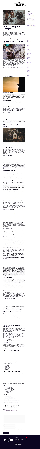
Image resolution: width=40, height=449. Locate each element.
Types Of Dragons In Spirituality (19, 439)
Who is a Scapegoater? (30, 19)
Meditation (19, 7)
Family (28, 45)
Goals (28, 49)
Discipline (28, 44)
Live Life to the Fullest (8, 441)
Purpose (28, 63)
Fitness (28, 48)
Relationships (29, 65)
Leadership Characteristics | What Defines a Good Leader (10, 410)
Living (28, 54)
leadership (4, 167)
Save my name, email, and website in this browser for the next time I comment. (13, 430)
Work (28, 75)
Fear (28, 46)
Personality (23, 7)
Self (27, 66)
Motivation (11, 7)
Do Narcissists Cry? (30, 18)
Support (28, 71)
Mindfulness (15, 7)
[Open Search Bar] (30, 8)
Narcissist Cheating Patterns (31, 25)
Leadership (29, 53)
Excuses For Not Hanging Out (31, 26)
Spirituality (27, 7)
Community (29, 41)
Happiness (28, 50)
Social (28, 67)
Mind (28, 58)
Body (28, 40)
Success (28, 70)
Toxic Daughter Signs (30, 15)
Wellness (28, 74)
